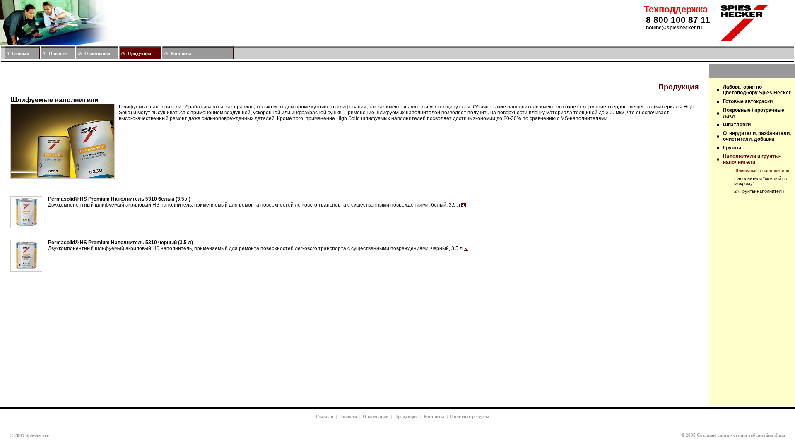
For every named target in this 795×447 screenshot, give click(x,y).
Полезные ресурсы (469, 416)
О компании (97, 53)
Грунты (732, 148)
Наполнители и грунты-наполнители (752, 159)
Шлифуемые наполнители (761, 170)
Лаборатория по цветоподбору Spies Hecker (757, 90)
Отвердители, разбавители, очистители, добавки (757, 136)
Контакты (181, 53)
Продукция (139, 53)
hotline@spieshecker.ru (674, 28)
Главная (20, 53)
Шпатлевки (737, 124)
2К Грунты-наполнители (759, 191)
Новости (58, 53)
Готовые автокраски (748, 101)
